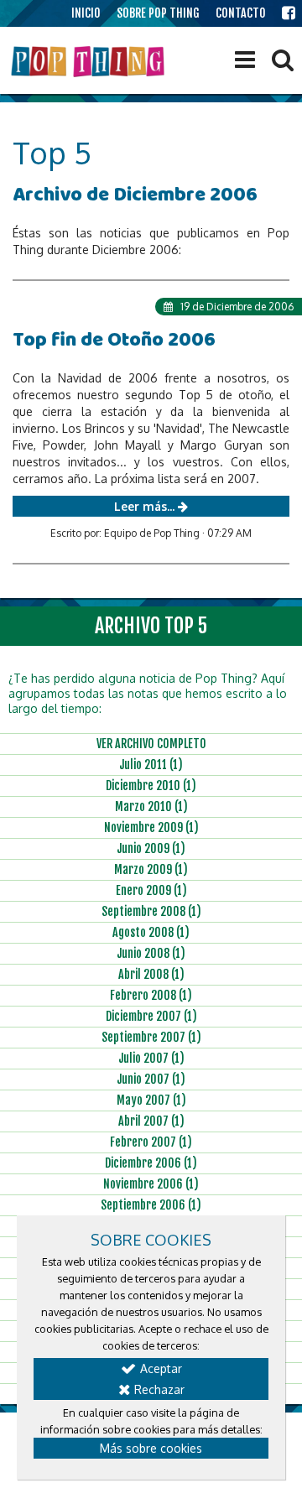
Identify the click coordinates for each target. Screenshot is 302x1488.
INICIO (86, 13)
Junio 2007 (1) (151, 1079)
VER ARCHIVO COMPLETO (151, 743)
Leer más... (146, 506)
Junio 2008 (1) (151, 953)
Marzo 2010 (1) (151, 806)
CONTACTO (241, 13)
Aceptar (159, 1368)
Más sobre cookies (151, 1448)
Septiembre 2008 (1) (151, 911)
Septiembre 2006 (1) (151, 1205)
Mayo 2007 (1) (151, 1100)
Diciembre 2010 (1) (151, 785)
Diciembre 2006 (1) (151, 1163)
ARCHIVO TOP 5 (151, 625)
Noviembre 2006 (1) (151, 1184)
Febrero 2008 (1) (151, 995)
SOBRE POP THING (158, 13)
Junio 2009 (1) (151, 848)
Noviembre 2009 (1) (151, 827)
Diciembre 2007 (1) (151, 1016)
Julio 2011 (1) (151, 764)
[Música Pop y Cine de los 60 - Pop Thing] (89, 61)
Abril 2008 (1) (151, 974)
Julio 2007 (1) (151, 1058)
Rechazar (158, 1389)
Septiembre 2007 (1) (151, 1037)
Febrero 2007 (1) (151, 1142)
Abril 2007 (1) (151, 1121)
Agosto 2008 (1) (151, 932)
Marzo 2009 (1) (151, 869)
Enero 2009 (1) (151, 890)
